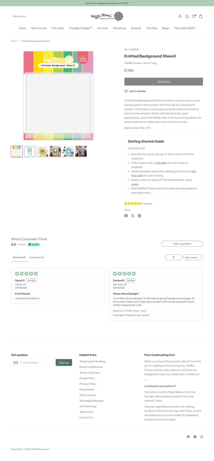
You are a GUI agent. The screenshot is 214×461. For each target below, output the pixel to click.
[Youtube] (195, 436)
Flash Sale (174, 392)
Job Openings (88, 406)
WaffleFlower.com (40, 449)
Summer (102, 28)
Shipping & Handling (92, 361)
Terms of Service (89, 372)
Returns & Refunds (91, 367)
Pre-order (58, 28)
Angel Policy (87, 378)
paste (134, 184)
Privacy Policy (88, 383)
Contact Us (86, 417)
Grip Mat (161, 162)
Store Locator (87, 395)
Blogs (165, 28)
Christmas (119, 28)
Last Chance (163, 406)
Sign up (64, 362)
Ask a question (182, 243)
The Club (151, 28)
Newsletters (86, 389)
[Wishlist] (194, 16)
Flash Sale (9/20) (184, 28)
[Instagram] (201, 436)
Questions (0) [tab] (36, 257)
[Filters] (173, 257)
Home (22, 28)
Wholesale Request (91, 400)
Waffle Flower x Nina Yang (140, 63)
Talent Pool (86, 412)
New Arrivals (39, 28)
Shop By (136, 28)
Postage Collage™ (80, 28)
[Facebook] (188, 436)
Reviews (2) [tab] (19, 257)
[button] (132, 203)
